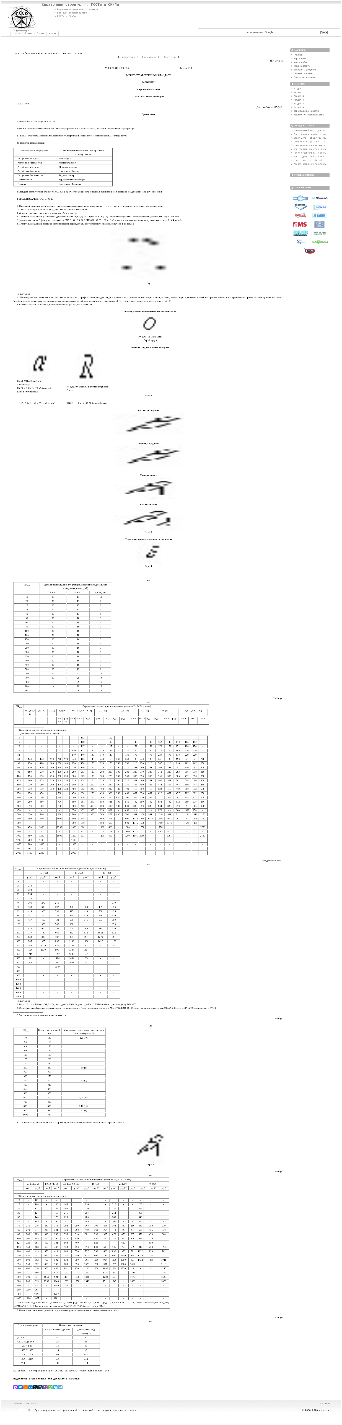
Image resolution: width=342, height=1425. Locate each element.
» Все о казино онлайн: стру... (310, 134)
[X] (35, 1387)
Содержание (149, 57)
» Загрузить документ (303, 70)
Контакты (325, 1403)
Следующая (170, 57)
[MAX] (15, 1387)
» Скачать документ (302, 73)
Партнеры (31, 1403)
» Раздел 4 (297, 100)
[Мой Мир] (30, 1387)
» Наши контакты (300, 66)
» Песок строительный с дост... (310, 153)
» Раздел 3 (297, 96)
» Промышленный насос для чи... (310, 130)
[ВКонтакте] (20, 1387)
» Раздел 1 (297, 89)
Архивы (40, 33)
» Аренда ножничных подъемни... (310, 164)
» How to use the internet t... (310, 160)
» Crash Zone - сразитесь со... (310, 138)
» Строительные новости (305, 111)
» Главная (296, 55)
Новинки (28, 33)
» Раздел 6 (297, 107)
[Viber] (45, 1387)
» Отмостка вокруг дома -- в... (310, 142)
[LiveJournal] (40, 1387)
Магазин (52, 33)
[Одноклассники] (25, 1387)
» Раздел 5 (297, 103)
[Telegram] (60, 1387)
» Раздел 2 (297, 92)
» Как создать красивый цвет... (310, 149)
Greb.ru (324, 1410)
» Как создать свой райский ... (310, 156)
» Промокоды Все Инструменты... (310, 145)
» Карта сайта (299, 62)
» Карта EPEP (298, 58)
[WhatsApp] (50, 1387)
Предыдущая (128, 57)
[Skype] (55, 1387)
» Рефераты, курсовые (303, 77)
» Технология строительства (307, 115)
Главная (16, 33)
